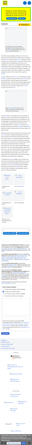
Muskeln (3, 73)
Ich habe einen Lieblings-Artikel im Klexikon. (15, 289)
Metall (9, 49)
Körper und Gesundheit (7, 344)
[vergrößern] (25, 46)
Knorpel (24, 78)
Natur (5, 115)
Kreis (27, 124)
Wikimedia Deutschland (20, 255)
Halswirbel (20, 126)
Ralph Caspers (13, 264)
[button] (14, 443)
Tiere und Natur (5, 346)
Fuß (13, 138)
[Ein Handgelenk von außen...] (7, 195)
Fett (14, 87)
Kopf (29, 126)
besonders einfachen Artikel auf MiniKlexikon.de (14, 249)
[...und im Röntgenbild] (19, 179)
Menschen (15, 76)
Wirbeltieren (4, 78)
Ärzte (10, 164)
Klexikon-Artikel (5, 342)
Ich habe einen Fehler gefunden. (12, 291)
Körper (7, 59)
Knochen (19, 59)
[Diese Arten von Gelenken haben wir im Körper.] (7, 211)
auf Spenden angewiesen (19, 272)
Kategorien (4, 340)
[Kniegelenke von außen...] (7, 179)
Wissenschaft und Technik (8, 348)
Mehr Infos (22, 18)
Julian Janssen (8, 267)
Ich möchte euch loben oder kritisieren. (14, 296)
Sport (4, 135)
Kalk (13, 159)
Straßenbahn (11, 108)
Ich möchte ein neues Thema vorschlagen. (14, 293)
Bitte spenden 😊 (11, 18)
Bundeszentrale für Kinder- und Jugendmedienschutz (13, 259)
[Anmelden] (25, 3)
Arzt (6, 149)
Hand (17, 61)
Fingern (3, 68)
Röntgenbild (21, 186)
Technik (25, 85)
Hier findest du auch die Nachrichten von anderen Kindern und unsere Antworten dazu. (15, 324)
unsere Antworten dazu (8, 283)
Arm (20, 124)
